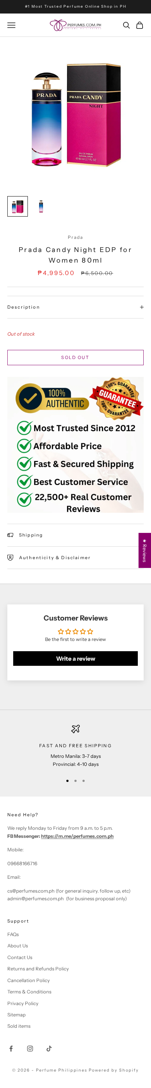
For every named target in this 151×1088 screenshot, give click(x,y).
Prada (76, 237)
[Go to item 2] (41, 206)
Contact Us (19, 957)
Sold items (18, 1026)
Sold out (75, 357)
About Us (17, 945)
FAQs (13, 934)
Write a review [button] (75, 658)
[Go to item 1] (17, 206)
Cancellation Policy (28, 980)
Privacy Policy (22, 1003)
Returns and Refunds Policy (38, 968)
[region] (75, 746)
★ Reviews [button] (145, 550)
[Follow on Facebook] (11, 1048)
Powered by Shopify (114, 1070)
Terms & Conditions (29, 992)
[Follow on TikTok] (49, 1048)
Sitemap (16, 1015)
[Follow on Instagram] (30, 1048)
